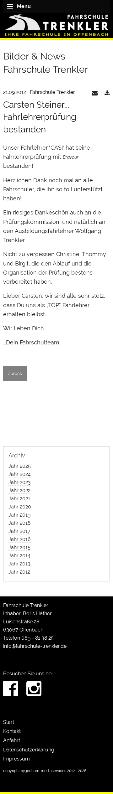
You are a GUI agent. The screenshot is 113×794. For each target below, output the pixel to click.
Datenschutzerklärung (28, 750)
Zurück (15, 373)
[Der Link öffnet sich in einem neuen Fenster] (107, 93)
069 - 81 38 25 (37, 638)
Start (8, 722)
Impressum (16, 759)
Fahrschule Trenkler (25, 605)
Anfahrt (11, 740)
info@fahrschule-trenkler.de (35, 646)
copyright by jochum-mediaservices (34, 771)
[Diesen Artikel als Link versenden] (95, 93)
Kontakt (12, 731)
